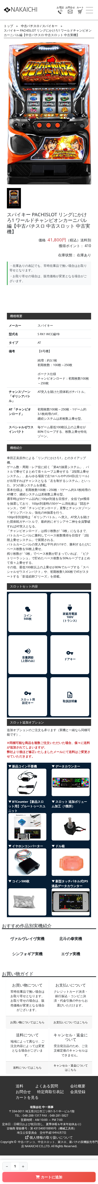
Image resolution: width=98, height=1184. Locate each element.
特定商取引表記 (50, 1091)
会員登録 (77, 1091)
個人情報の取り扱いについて (51, 1137)
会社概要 (77, 1086)
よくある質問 (46, 1086)
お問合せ (23, 1091)
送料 (19, 1086)
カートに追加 (51, 1177)
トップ (8, 26)
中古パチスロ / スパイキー (39, 26)
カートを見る (27, 1097)
